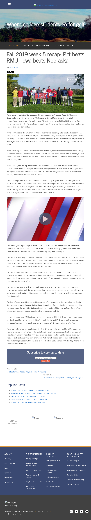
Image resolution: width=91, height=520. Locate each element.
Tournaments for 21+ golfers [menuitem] (33, 476)
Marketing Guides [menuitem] (72, 475)
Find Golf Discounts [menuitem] (52, 482)
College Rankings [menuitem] (32, 459)
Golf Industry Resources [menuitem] (75, 455)
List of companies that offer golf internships (28, 396)
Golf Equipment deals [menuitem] (53, 461)
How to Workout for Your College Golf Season (29, 402)
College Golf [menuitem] (13, 45)
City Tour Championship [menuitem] (34, 482)
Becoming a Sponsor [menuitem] (74, 484)
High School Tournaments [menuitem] (30, 488)
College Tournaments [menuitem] (33, 470)
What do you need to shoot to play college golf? (29, 399)
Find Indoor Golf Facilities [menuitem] (51, 471)
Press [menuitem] (6, 468)
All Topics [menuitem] (59, 45)
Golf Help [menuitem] (28, 45)
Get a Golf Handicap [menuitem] (53, 487)
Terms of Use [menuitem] (9, 482)
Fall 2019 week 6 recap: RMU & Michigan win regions (63, 378)
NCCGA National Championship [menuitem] (31, 464)
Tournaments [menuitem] (34, 454)
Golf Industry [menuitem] (43, 45)
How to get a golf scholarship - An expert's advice (30, 390)
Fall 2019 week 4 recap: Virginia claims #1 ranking (27, 372)
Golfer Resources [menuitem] (52, 455)
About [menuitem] (8, 454)
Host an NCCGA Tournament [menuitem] (76, 466)
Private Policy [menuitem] (9, 478)
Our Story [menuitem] (8, 459)
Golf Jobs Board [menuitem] (10, 463)
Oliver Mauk (13, 67)
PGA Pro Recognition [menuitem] (73, 461)
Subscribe (72, 79)
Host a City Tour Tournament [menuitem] (76, 470)
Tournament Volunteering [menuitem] (75, 480)
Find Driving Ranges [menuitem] (52, 477)
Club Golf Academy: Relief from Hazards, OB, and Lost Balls (34, 393)
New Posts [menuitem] (72, 45)
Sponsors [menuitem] (8, 473)
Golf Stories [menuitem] (50, 466)
